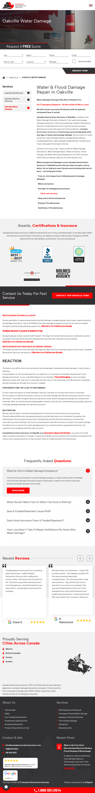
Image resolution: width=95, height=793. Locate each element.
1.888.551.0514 (49, 790)
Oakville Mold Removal (14, 93)
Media (7, 713)
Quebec (9, 661)
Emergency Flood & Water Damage (73, 713)
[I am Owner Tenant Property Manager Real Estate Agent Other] (13, 55)
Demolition (63, 724)
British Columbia (13, 653)
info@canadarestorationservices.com (21, 745)
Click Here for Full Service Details (56, 326)
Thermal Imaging (62, 377)
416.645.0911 (11, 752)
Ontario (9, 657)
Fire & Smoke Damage (68, 720)
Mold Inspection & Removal (70, 710)
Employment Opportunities (16, 720)
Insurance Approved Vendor (57, 433)
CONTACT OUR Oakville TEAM (72, 295)
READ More (18, 490)
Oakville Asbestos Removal (12, 99)
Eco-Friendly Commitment (16, 717)
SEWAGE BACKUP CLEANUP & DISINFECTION (22, 331)
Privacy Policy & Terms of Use (17, 728)
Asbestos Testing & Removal (71, 717)
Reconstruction (65, 728)
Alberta (9, 649)
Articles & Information (14, 724)
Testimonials (10, 710)
